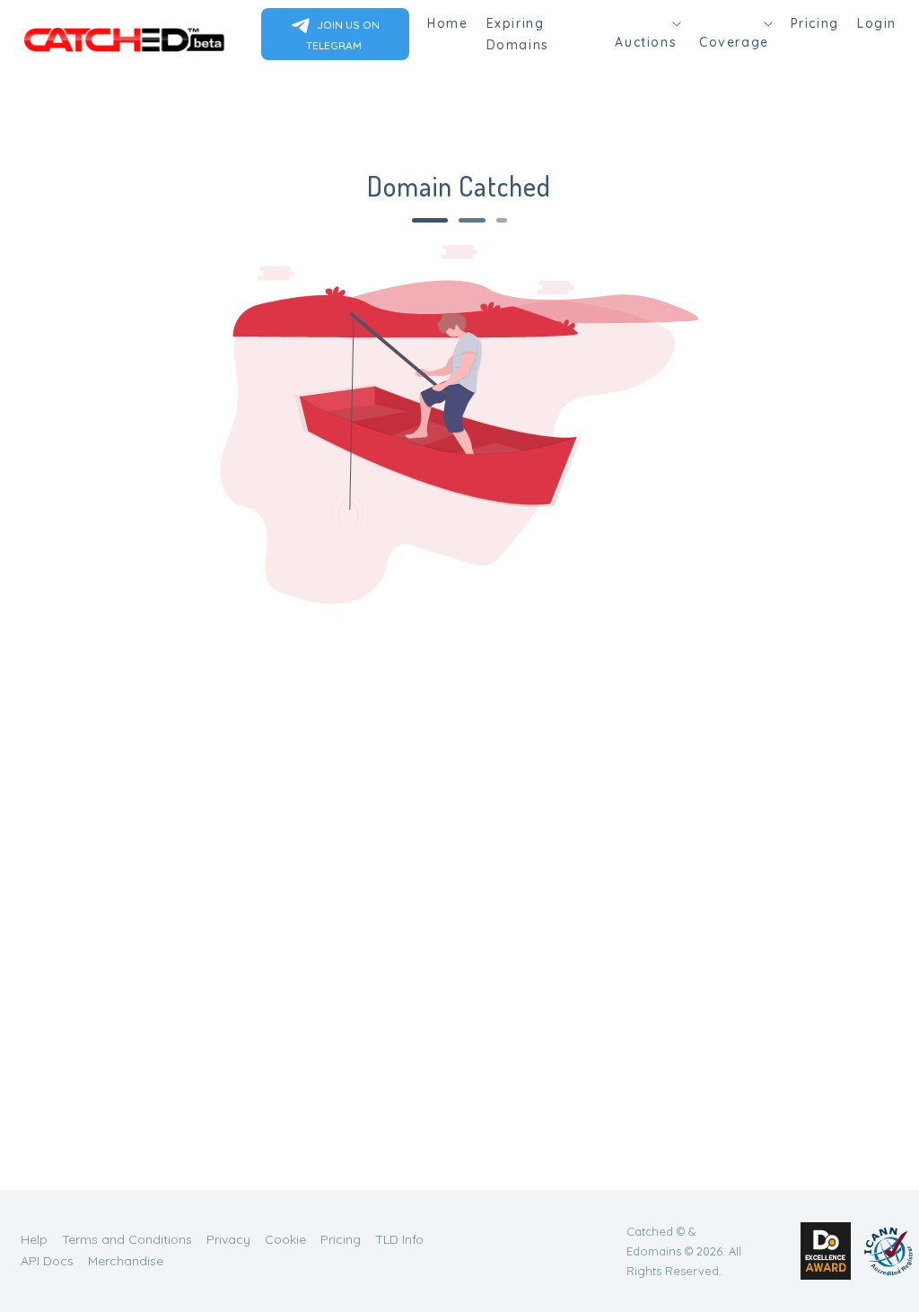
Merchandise (125, 1261)
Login (877, 23)
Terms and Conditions (127, 1239)
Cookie (285, 1239)
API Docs (47, 1261)
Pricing (815, 23)
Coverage (734, 42)
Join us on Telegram (343, 35)
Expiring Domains (517, 34)
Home (447, 23)
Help (34, 1239)
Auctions (646, 42)
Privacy (228, 1239)
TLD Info (399, 1239)
